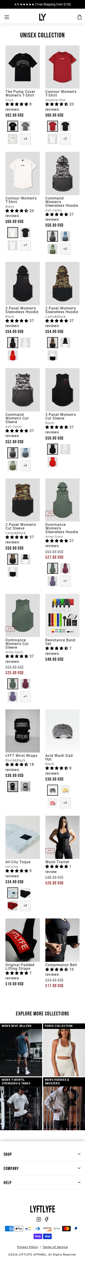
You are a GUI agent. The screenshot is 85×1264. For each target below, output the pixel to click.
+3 (25, 138)
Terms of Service (55, 1247)
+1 (65, 580)
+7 (65, 138)
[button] (17, 104)
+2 (65, 248)
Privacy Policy (27, 1247)
